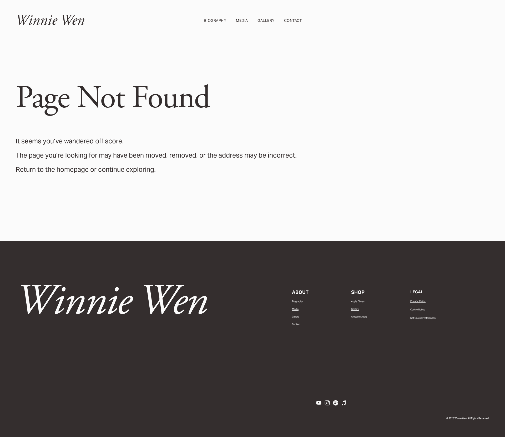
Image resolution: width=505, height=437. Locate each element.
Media (242, 20)
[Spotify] (335, 402)
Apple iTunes (358, 301)
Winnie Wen (50, 20)
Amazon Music (359, 316)
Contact (293, 20)
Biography (215, 20)
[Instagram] (327, 402)
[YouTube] (318, 402)
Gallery (265, 20)
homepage (73, 169)
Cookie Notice (417, 309)
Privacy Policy (418, 301)
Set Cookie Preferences (423, 318)
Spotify (355, 309)
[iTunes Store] (344, 402)
